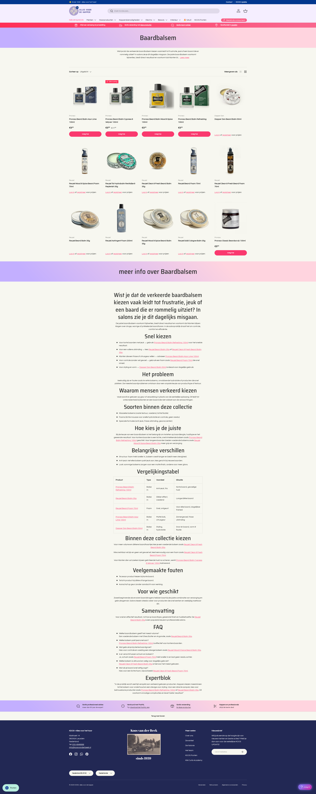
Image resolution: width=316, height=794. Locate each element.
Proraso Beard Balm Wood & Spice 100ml (157, 120)
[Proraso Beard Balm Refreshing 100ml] (194, 96)
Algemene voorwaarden (230, 785)
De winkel (189, 741)
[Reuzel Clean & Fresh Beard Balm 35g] (158, 161)
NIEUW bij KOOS (76, 20)
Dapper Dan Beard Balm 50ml (228, 119)
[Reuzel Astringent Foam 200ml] (121, 218)
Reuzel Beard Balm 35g (79, 241)
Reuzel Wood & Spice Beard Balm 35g (156, 242)
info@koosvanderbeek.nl (80, 747)
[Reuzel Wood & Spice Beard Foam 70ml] (85, 161)
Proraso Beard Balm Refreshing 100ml (192, 120)
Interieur (174, 20)
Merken (90, 20)
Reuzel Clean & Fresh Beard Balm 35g (156, 185)
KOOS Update (241, 2)
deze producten (93, 2)
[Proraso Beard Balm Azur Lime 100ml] (85, 96)
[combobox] (163, 10)
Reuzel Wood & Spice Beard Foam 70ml (84, 185)
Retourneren (213, 785)
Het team (189, 750)
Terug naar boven (158, 716)
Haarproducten (106, 20)
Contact (229, 2)
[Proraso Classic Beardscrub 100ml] (231, 218)
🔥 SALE (187, 20)
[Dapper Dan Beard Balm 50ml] (231, 96)
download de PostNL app (139, 707)
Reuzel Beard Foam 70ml (189, 184)
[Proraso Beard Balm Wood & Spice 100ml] (158, 96)
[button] (245, 11)
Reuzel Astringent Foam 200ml (118, 241)
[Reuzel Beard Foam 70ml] (194, 161)
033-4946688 (78, 744)
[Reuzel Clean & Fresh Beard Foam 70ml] (231, 161)
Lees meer (184, 58)
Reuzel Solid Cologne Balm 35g (191, 241)
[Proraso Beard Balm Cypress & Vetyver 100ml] (121, 96)
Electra (149, 20)
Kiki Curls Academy (193, 760)
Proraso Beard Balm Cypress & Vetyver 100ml (119, 120)
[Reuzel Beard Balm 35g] (85, 218)
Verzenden (202, 785)
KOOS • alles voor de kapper (83, 785)
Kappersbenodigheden (129, 20)
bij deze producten (184, 707)
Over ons (189, 736)
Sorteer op (74, 72)
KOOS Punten (200, 20)
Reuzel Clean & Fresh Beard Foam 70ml (230, 185)
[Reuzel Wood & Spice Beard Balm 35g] (158, 218)
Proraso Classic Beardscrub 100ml (230, 241)
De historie (190, 745)
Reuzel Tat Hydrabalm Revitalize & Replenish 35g (120, 185)
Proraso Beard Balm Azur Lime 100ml (83, 120)
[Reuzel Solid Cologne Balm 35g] (194, 218)
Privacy (244, 785)
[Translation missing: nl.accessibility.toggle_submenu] (95, 19)
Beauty (161, 20)
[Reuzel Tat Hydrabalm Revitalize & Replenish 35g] (121, 161)
